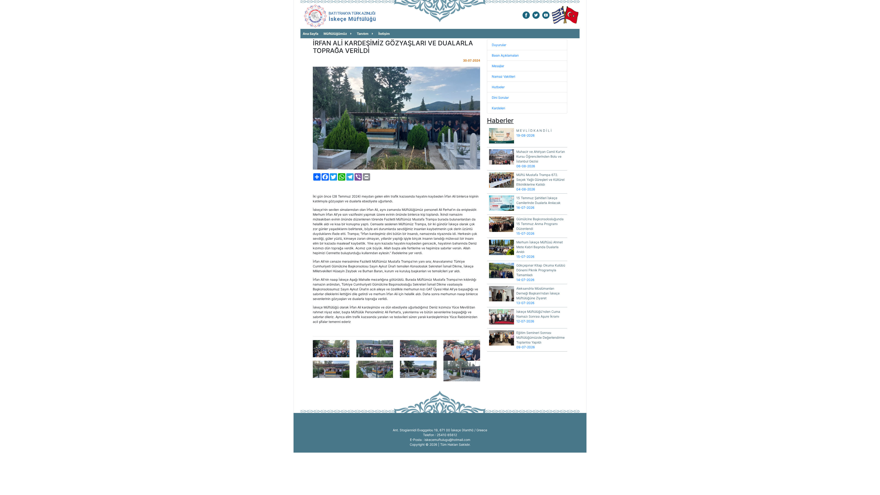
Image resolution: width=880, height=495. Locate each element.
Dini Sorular (500, 97)
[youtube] (546, 14)
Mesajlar (498, 66)
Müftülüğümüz (335, 34)
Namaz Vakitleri (503, 76)
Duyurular (499, 45)
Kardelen (498, 108)
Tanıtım (362, 34)
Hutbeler (498, 87)
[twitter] (536, 14)
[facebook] (526, 14)
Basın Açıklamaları (505, 55)
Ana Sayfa (310, 34)
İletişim (384, 34)
